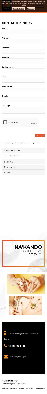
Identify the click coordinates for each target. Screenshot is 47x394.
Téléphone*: (7, 86)
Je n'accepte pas (18, 8)
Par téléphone (12, 150)
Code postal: (7, 67)
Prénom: (6, 38)
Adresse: (6, 57)
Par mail (9, 162)
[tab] (23, 150)
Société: (6, 48)
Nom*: (4, 28)
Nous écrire (11, 167)
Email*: (5, 96)
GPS (7, 172)
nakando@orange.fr (18, 357)
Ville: (4, 77)
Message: (6, 106)
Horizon (7, 381)
